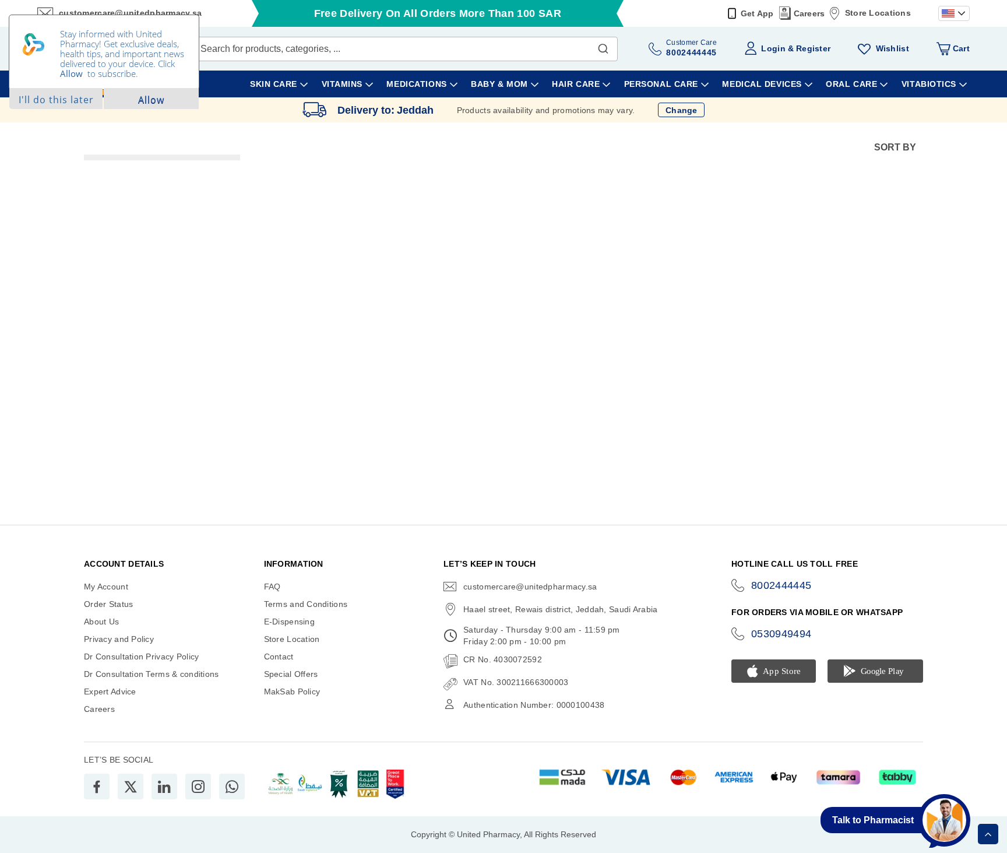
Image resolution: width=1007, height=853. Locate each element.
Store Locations (878, 12)
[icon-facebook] (97, 786)
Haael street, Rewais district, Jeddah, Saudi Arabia (560, 609)
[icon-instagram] (198, 786)
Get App (757, 13)
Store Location (292, 639)
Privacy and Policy (119, 639)
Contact (279, 656)
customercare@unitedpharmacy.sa (530, 586)
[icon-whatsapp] (232, 786)
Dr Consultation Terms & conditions (151, 674)
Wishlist (892, 48)
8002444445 (781, 585)
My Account (106, 586)
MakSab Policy (292, 691)
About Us (101, 621)
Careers (809, 13)
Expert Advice (110, 691)
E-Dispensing (289, 621)
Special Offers (291, 674)
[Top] (988, 834)
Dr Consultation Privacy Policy (141, 656)
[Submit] (603, 46)
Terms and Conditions (306, 604)
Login (773, 48)
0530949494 (781, 634)
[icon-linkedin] (164, 786)
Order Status (108, 604)
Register (813, 48)
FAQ (272, 586)
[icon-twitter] (130, 786)
